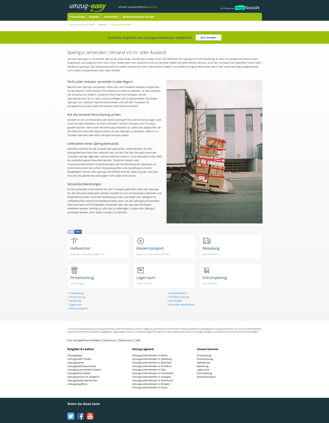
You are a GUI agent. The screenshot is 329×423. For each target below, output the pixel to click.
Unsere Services (207, 349)
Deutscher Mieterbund (181, 304)
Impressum (109, 340)
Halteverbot (111, 16)
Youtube (90, 413)
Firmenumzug (77, 297)
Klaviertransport (78, 308)
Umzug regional (143, 349)
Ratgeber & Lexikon (80, 349)
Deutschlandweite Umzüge (138, 16)
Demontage (175, 300)
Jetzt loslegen (208, 37)
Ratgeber (94, 16)
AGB (137, 340)
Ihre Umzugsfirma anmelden (83, 340)
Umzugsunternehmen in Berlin (150, 355)
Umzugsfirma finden (79, 373)
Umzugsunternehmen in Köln (149, 369)
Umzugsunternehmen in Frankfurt (152, 366)
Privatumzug (77, 16)
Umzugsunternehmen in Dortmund (152, 380)
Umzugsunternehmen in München (152, 362)
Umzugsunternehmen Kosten (84, 369)
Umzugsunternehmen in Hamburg (152, 359)
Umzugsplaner (75, 362)
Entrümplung (204, 373)
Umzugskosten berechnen (82, 380)
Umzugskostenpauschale (81, 366)
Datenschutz (125, 340)
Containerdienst (177, 293)
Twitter (70, 413)
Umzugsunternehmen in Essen (150, 387)
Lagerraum (75, 304)
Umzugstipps (74, 355)
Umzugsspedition (77, 384)
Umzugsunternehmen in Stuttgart (151, 376)
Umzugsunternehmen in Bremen (151, 384)
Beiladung (75, 300)
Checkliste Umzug (178, 297)
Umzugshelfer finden (79, 359)
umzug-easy (93, 5)
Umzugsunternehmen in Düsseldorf (152, 373)
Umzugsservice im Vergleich (83, 376)
